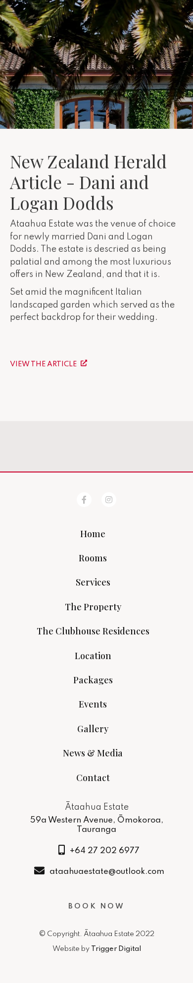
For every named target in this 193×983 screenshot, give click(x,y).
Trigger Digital (116, 948)
